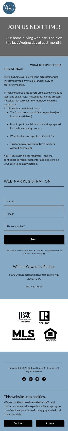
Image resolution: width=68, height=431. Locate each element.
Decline (18, 423)
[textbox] (34, 201)
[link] (9, 7)
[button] (63, 8)
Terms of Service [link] (33, 253)
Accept (50, 423)
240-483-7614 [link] (34, 286)
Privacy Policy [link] (56, 250)
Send (34, 239)
